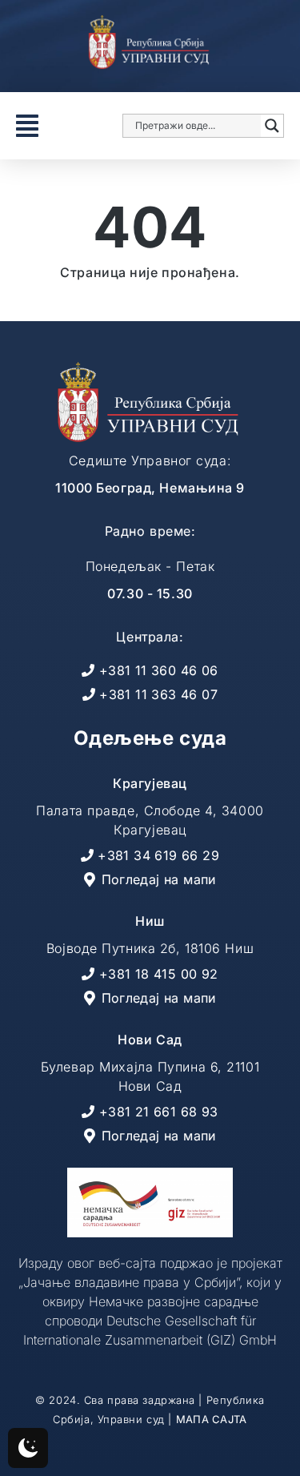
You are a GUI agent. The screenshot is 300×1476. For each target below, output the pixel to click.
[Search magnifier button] (272, 126)
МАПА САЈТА (211, 1419)
